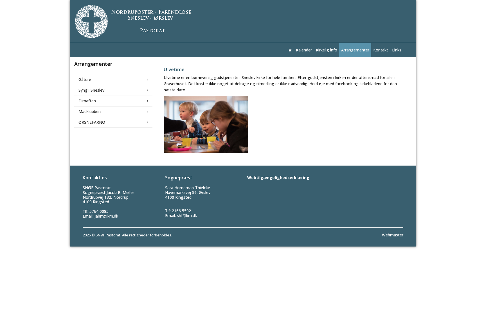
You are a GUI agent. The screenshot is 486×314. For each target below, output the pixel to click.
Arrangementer (355, 50)
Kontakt (380, 50)
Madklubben (89, 111)
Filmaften (87, 100)
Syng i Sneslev (91, 90)
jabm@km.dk (106, 216)
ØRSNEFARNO (91, 122)
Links (396, 50)
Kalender (304, 50)
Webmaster (392, 235)
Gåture (84, 79)
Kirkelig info (326, 50)
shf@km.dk (187, 215)
